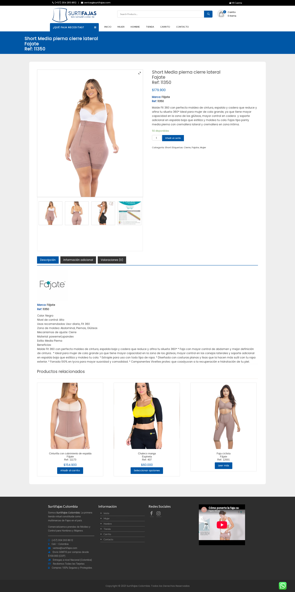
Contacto (182, 26)
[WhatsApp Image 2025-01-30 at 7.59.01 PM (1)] (77, 213)
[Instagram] (159, 514)
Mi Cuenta (236, 2)
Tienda (150, 26)
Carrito (165, 26)
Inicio (107, 26)
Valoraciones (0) (112, 260)
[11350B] (103, 213)
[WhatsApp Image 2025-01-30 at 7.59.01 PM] (50, 213)
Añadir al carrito (173, 138)
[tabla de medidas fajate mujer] (129, 213)
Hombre (135, 26)
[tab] (48, 260)
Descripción (48, 260)
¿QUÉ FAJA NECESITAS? (68, 27)
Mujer (121, 26)
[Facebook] (151, 514)
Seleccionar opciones (147, 470)
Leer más (223, 465)
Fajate (195, 147)
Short (168, 147)
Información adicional (78, 260)
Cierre (187, 147)
